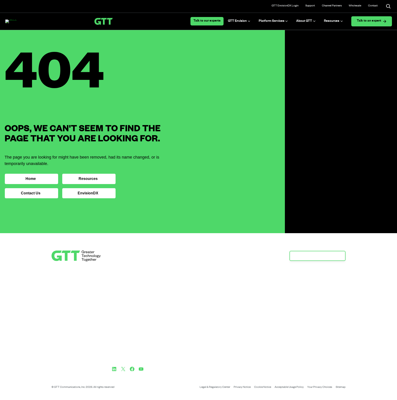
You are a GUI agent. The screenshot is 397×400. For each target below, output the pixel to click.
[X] (123, 369)
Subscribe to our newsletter (315, 255)
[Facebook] (132, 369)
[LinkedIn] (114, 369)
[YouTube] (141, 369)
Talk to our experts (207, 21)
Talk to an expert (369, 21)
